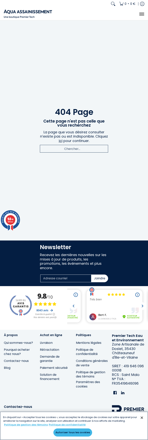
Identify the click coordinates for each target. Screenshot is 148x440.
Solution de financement (50, 376)
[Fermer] (142, 417)
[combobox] (74, 149)
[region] (74, 426)
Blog (7, 368)
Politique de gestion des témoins (90, 374)
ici (60, 140)
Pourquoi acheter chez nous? (17, 351)
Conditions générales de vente (92, 363)
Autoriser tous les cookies (73, 432)
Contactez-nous (16, 361)
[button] (115, 393)
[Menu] (141, 14)
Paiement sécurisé (54, 368)
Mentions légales (88, 343)
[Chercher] (113, 4)
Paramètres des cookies (88, 384)
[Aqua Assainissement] (28, 14)
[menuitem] (127, 4)
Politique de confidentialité (87, 351)
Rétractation (49, 349)
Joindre (99, 278)
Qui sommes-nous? (18, 343)
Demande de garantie (50, 358)
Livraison (46, 343)
